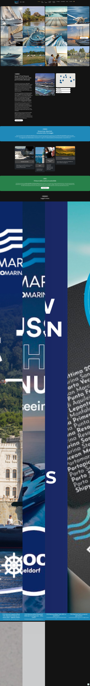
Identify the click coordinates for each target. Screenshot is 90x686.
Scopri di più (83, 37)
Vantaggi (58, 1)
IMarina (46, 2)
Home (39, 1)
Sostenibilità (63, 1)
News (67, 1)
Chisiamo (42, 2)
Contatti (70, 1)
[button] (65, 75)
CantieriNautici (50, 2)
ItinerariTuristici (54, 2)
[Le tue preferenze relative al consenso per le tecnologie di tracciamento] (88, 684)
